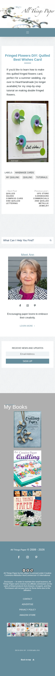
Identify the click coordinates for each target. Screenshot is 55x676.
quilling (27, 177)
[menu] (27, 32)
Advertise (27, 604)
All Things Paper (10, 573)
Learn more (26, 326)
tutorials (41, 177)
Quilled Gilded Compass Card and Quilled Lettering (14, 198)
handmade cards (24, 172)
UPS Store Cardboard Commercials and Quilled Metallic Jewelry (41, 199)
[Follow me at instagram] (27, 305)
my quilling (12, 177)
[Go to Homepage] (27, 16)
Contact (27, 599)
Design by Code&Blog (27, 650)
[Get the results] (49, 240)
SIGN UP (27, 361)
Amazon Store (28, 615)
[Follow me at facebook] (20, 305)
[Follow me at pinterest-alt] (34, 305)
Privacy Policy (27, 610)
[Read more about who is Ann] (27, 298)
